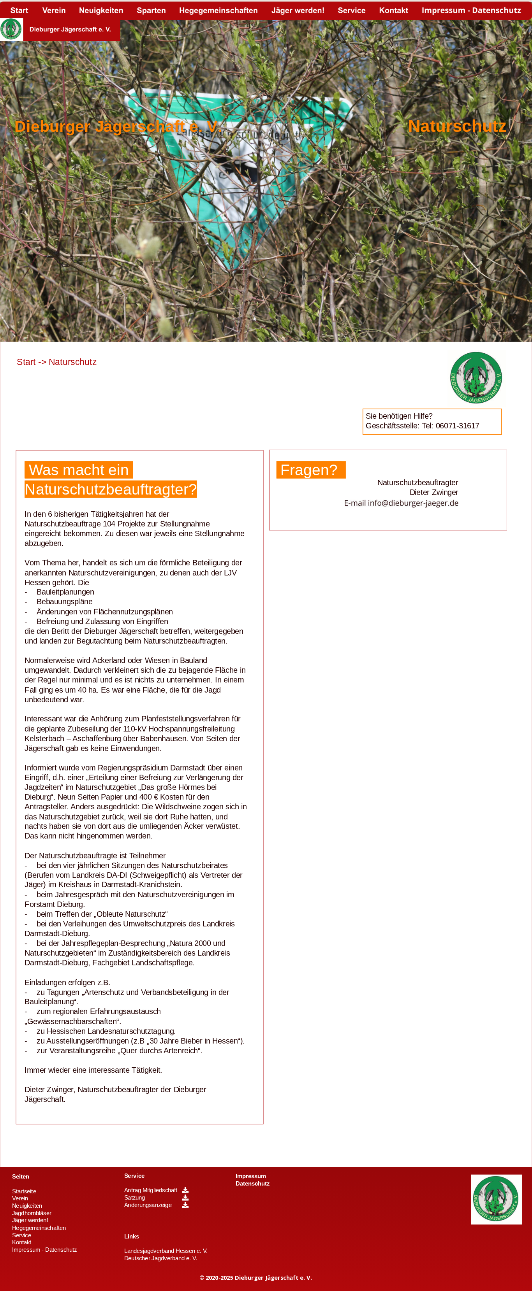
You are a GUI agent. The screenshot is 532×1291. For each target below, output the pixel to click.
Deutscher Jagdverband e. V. (160, 1258)
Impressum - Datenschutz (44, 1250)
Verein (20, 1198)
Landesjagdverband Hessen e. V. (166, 1251)
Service (134, 1176)
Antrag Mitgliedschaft (151, 1190)
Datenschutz (253, 1183)
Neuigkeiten (27, 1206)
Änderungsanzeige (148, 1205)
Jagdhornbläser (31, 1213)
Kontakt (22, 1242)
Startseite (24, 1191)
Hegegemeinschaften (39, 1228)
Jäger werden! (30, 1220)
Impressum (251, 1176)
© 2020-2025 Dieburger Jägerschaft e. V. (255, 1277)
